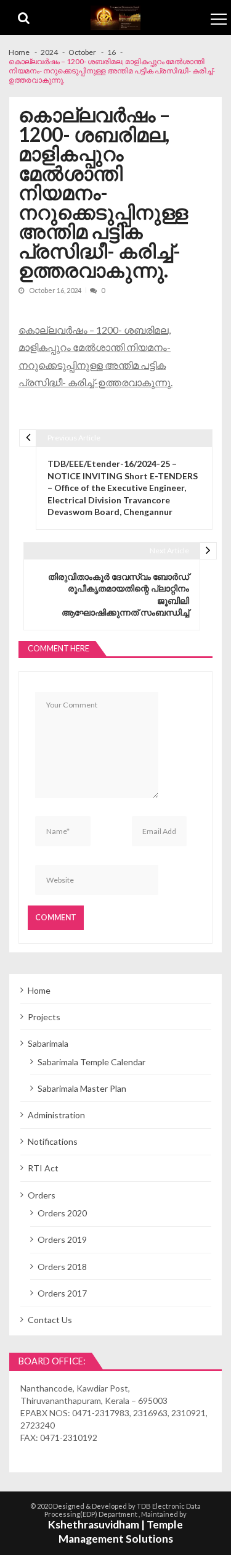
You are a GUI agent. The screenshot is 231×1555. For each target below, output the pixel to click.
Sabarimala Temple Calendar (91, 1062)
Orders (41, 1195)
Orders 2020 (62, 1213)
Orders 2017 (62, 1293)
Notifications (53, 1141)
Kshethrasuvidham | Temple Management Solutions (115, 1531)
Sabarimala (48, 1043)
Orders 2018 (62, 1266)
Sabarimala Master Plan (82, 1088)
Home (39, 990)
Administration (56, 1115)
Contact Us (50, 1319)
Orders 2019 (62, 1239)
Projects (44, 1017)
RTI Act (43, 1168)
